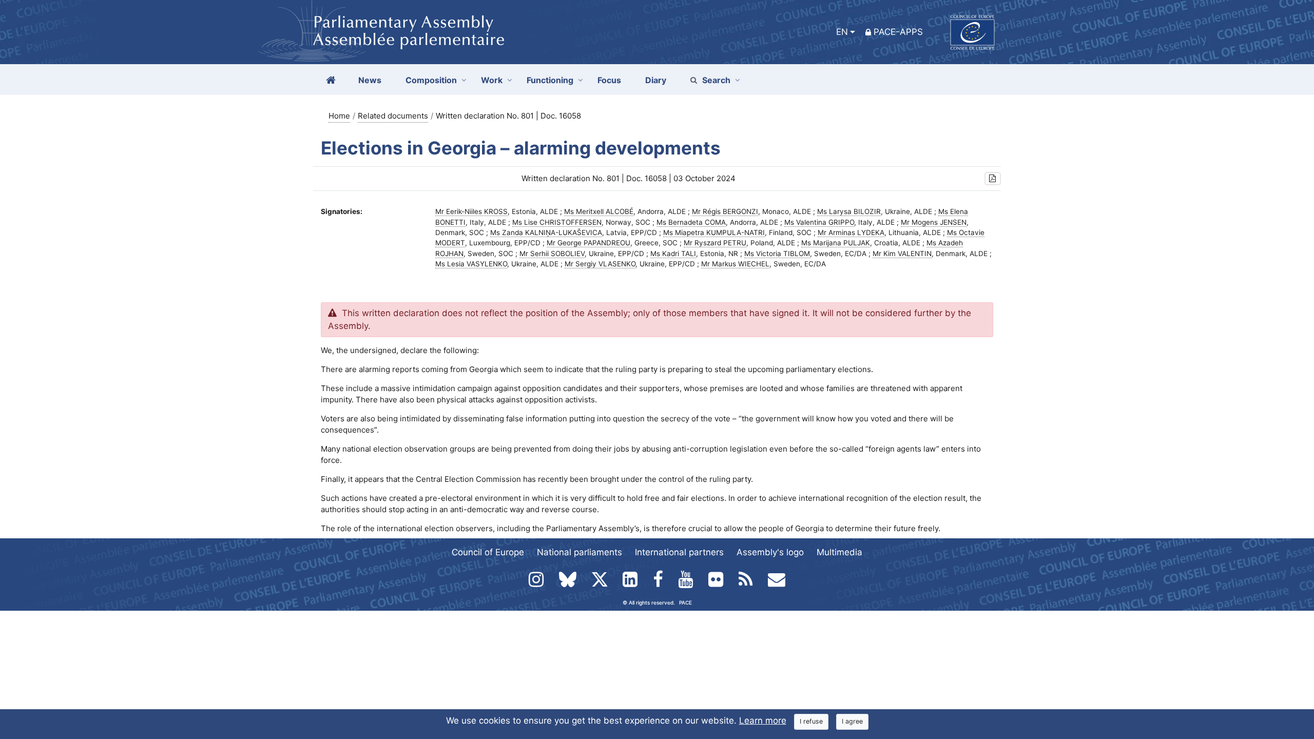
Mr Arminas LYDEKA (851, 232)
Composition (431, 80)
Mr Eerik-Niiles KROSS (471, 211)
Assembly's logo (770, 552)
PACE (685, 602)
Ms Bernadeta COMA (691, 222)
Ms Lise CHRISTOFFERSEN (557, 222)
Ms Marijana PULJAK (835, 243)
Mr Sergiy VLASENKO (600, 264)
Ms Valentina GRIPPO (819, 222)
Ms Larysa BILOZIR (849, 211)
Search (716, 80)
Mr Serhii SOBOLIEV (552, 253)
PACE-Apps (898, 32)
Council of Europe (488, 552)
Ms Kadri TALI (673, 253)
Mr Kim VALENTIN (902, 253)
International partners (679, 552)
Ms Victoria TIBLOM (777, 253)
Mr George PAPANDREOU (588, 243)
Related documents (393, 116)
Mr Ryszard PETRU (715, 243)
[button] (992, 179)
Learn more (762, 720)
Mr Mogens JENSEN (934, 222)
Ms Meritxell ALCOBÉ (598, 211)
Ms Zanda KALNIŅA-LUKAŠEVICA (546, 232)
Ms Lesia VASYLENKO (471, 264)
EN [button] (842, 32)
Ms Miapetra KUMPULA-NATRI (714, 232)
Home (339, 116)
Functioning (550, 80)
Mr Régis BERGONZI (725, 211)
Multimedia (839, 552)
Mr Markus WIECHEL (735, 264)
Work (492, 80)
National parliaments (579, 552)
